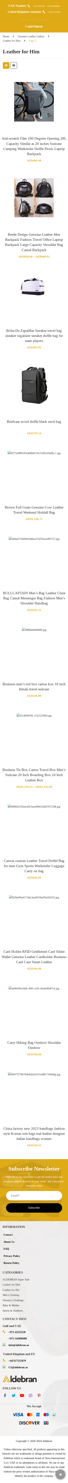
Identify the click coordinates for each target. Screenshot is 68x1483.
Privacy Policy (12, 1256)
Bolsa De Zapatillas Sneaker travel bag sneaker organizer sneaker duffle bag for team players (34, 336)
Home (6, 36)
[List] (13, 65)
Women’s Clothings (13, 1300)
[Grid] (6, 65)
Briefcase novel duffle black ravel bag (34, 422)
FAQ (6, 1248)
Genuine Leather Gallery (31, 36)
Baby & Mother (11, 1305)
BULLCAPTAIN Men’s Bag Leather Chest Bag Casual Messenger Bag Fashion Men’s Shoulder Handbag (34, 598)
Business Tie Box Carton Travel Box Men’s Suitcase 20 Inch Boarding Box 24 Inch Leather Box (34, 775)
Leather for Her (11, 1290)
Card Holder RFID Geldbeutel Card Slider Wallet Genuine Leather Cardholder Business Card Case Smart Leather (34, 957)
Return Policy (11, 1263)
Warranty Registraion (34, 20)
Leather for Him (11, 40)
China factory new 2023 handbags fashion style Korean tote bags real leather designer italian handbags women (34, 1134)
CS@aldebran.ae (18, 1367)
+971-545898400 (53, 6)
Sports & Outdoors (13, 1310)
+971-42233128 (39, 6)
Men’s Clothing (11, 1295)
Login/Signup (34, 26)
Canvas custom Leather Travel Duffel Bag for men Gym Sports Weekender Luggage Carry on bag (34, 866)
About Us (9, 1242)
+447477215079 (54, 12)
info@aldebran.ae (18, 1345)
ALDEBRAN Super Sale (16, 1279)
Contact (8, 1234)
